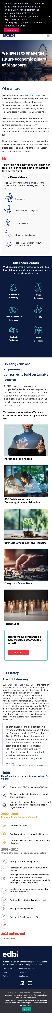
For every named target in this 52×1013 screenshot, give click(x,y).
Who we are (11, 89)
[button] (37, 35)
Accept (27, 1009)
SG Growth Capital (32, 95)
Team (5, 972)
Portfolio (6, 976)
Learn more (11, 30)
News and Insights (26, 969)
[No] (49, 1001)
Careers (22, 972)
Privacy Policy (25, 1005)
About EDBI (7, 969)
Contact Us (23, 976)
